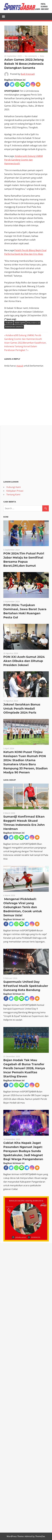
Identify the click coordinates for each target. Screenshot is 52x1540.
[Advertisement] (26, 399)
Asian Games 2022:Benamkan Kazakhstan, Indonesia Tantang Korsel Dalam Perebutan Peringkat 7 (25, 346)
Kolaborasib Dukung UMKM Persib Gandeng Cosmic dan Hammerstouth (23, 160)
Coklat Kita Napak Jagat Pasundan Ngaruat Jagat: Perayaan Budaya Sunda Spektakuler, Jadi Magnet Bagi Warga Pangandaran (23, 1151)
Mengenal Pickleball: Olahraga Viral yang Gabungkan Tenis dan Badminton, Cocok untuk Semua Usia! (22, 907)
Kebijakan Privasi (14, 490)
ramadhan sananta (14, 326)
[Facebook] (7, 84)
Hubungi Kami (13, 487)
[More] (38, 84)
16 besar (9, 323)
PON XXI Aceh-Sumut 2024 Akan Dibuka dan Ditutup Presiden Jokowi (24, 661)
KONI (5, 517)
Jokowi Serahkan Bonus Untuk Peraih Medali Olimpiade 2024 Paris (21, 708)
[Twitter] (12, 84)
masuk (19, 365)
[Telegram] (27, 84)
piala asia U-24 (33, 323)
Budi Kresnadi (28, 74)
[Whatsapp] (17, 84)
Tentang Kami (13, 494)
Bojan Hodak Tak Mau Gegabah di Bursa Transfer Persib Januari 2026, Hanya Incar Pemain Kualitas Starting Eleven (24, 1068)
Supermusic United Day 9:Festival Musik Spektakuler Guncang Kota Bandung (25, 986)
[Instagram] (33, 84)
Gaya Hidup (9, 780)
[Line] (22, 84)
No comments (31, 56)
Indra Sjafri (20, 323)
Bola (42, 56)
